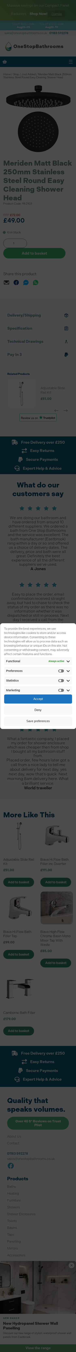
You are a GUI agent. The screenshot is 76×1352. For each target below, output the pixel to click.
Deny (38, 710)
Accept (38, 699)
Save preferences (38, 721)
